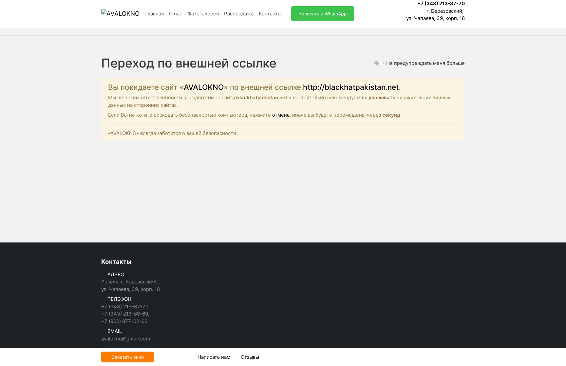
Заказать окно (128, 357)
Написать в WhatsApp (322, 13)
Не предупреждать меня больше (425, 63)
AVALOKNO (204, 87)
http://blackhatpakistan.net (351, 87)
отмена (281, 115)
